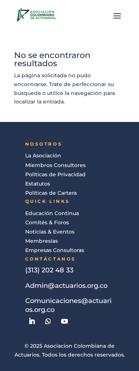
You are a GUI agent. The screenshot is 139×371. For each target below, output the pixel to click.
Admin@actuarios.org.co (66, 286)
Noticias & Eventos (50, 231)
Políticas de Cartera (51, 193)
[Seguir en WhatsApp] (48, 321)
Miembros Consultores (55, 165)
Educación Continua (52, 213)
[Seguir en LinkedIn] (32, 321)
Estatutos (37, 183)
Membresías (41, 241)
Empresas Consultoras (54, 250)
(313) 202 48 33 (49, 270)
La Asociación (43, 155)
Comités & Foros (47, 222)
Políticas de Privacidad (55, 174)
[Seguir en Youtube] (64, 321)
